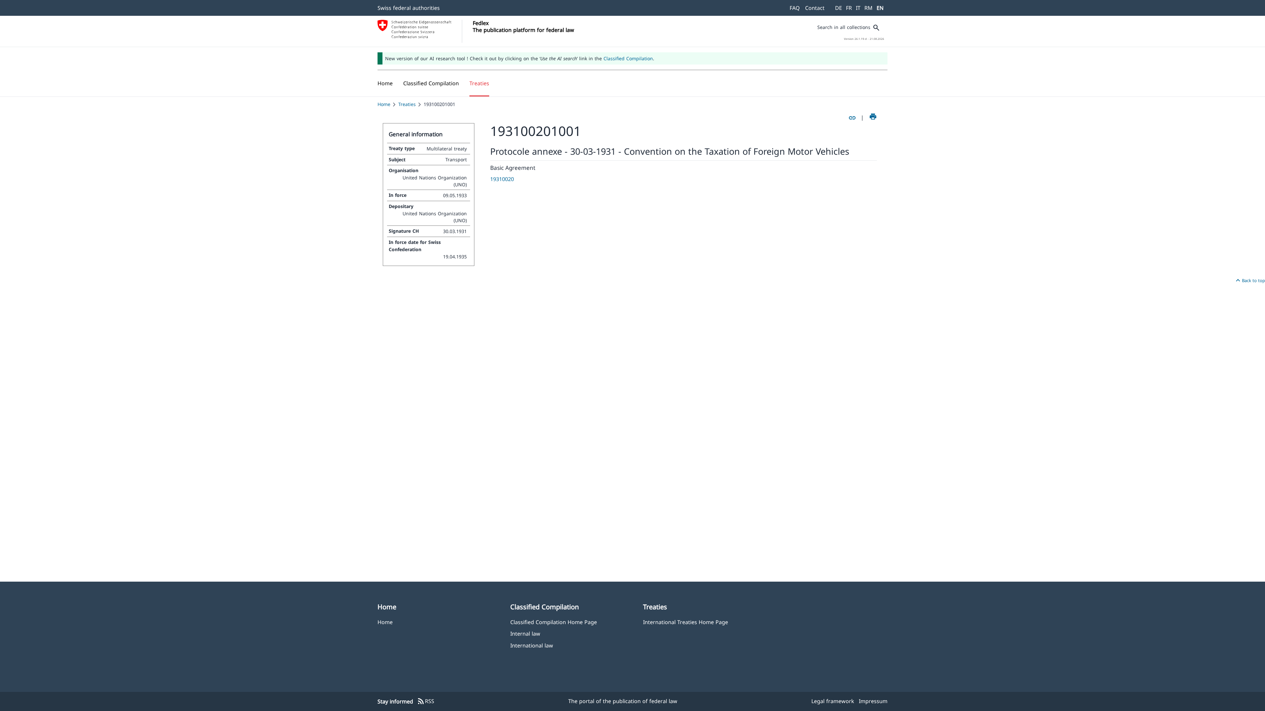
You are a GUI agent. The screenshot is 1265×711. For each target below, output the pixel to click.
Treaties (407, 104)
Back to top (1249, 280)
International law (531, 645)
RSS (425, 701)
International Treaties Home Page (685, 622)
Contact (815, 8)
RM (868, 8)
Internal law (525, 633)
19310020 (502, 179)
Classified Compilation (628, 58)
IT (858, 8)
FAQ (795, 8)
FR (849, 8)
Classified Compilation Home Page (553, 622)
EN (880, 8)
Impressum (873, 701)
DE (838, 8)
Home (384, 104)
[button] (431, 83)
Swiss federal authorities (409, 8)
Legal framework (832, 701)
